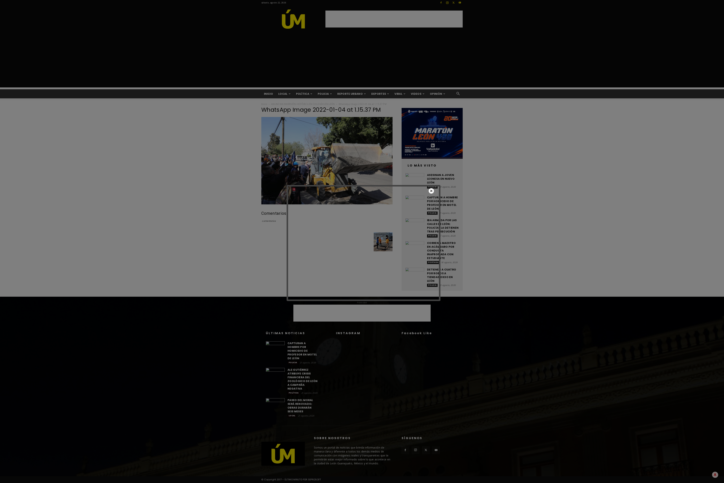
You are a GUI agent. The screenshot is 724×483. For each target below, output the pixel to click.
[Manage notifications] (715, 475)
